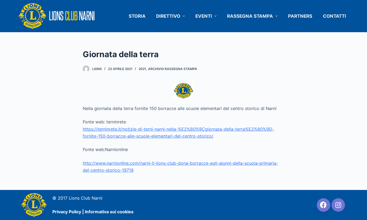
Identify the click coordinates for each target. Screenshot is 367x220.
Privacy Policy (66, 211)
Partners (300, 16)
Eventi (203, 16)
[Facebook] (323, 205)
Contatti (334, 16)
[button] (183, 16)
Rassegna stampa (250, 16)
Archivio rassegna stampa (172, 69)
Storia (137, 16)
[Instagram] (338, 205)
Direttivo (168, 16)
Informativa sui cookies (109, 211)
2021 (142, 69)
